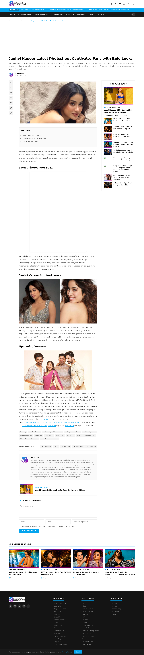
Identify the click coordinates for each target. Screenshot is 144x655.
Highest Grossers (60, 636)
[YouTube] (120, 4)
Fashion (49, 435)
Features (57, 633)
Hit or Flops (58, 639)
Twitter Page (41, 425)
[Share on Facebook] (11, 82)
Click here (48, 419)
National (86, 614)
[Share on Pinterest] (11, 108)
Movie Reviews (88, 611)
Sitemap (114, 614)
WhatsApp (79, 446)
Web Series (87, 644)
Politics (85, 620)
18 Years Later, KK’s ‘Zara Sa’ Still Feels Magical (122, 128)
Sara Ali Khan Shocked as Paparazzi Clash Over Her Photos (123, 144)
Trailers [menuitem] (91, 14)
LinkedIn (67, 446)
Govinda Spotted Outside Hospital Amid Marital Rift (123, 151)
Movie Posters (88, 609)
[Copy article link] (11, 113)
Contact (114, 606)
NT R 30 (70, 435)
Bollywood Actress (73, 432)
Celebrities (57, 617)
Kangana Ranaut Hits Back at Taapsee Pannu (50, 9)
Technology (87, 633)
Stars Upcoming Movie (91, 631)
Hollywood (37, 422)
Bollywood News (20, 21)
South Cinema (88, 625)
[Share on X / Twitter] (11, 87)
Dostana (39, 435)
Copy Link (92, 446)
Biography (57, 606)
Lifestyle (85, 606)
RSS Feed (115, 611)
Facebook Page (29, 425)
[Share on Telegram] (11, 103)
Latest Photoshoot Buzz (31, 135)
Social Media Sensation (29, 439)
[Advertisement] (24, 39)
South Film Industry (51, 422)
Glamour (60, 435)
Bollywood (28, 422)
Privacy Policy (66, 652)
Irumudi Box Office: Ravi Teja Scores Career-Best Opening (94, 9)
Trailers (85, 639)
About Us (115, 603)
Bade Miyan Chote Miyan (53, 432)
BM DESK (34, 457)
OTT (84, 617)
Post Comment (29, 531)
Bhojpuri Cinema (60, 603)
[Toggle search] (133, 4)
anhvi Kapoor (35, 432)
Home (10, 21)
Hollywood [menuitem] (81, 14)
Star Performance (89, 628)
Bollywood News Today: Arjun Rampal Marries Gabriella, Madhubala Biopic (122, 168)
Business (57, 614)
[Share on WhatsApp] (11, 98)
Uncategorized (88, 641)
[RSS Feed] (128, 4)
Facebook (47, 446)
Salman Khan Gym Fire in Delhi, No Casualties (123, 184)
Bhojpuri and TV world (69, 422)
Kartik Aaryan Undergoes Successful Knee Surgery (123, 159)
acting (23, 432)
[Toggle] (94, 130)
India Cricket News (60, 644)
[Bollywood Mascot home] (17, 3)
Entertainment (59, 631)
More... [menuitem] (100, 14)
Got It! (78, 652)
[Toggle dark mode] (133, 14)
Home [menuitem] (12, 14)
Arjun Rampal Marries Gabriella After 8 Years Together (122, 177)
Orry (79, 435)
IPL (84, 603)
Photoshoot (90, 435)
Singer (85, 622)
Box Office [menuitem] (70, 14)
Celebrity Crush (90, 432)
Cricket (56, 622)
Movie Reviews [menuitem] (57, 14)
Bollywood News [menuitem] (24, 14)
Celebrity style (26, 435)
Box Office (57, 611)
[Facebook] (111, 4)
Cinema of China (59, 620)
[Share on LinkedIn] (11, 93)
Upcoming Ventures (30, 141)
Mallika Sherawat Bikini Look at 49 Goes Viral (122, 120)
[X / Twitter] (115, 4)
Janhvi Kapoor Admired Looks (34, 138)
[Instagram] (124, 4)
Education (57, 628)
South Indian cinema (50, 439)
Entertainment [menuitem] (41, 14)
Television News (88, 636)
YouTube (52, 425)
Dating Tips (58, 625)
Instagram (69, 425)
